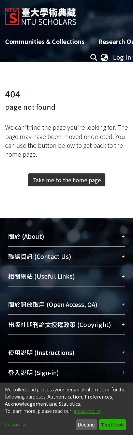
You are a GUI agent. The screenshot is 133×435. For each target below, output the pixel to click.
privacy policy (86, 410)
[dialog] (66, 409)
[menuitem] (104, 57)
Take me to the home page (66, 180)
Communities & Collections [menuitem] (45, 41)
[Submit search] (93, 57)
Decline (86, 424)
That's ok (112, 424)
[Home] (40, 14)
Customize (16, 424)
